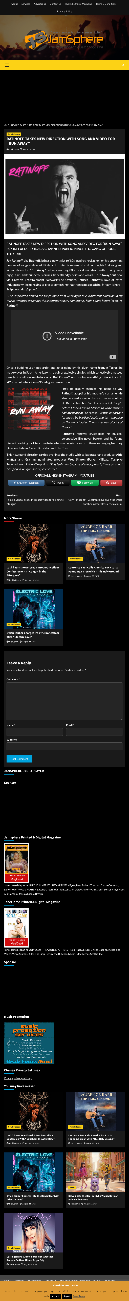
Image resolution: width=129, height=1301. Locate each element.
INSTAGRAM (68, 475)
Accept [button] (55, 1296)
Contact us (55, 3)
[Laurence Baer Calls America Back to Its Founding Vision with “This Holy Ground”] (95, 543)
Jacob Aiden (76, 576)
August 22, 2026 (29, 641)
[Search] (123, 65)
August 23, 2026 (92, 576)
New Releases (14, 134)
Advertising (40, 3)
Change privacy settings (18, 1078)
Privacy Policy (64, 11)
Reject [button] (67, 1296)
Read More (79, 1296)
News (72, 1187)
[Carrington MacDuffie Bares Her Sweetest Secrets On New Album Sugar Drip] (33, 1232)
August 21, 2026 (90, 1203)
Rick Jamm (14, 149)
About (14, 3)
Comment (13, 679)
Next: (95, 500)
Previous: (35, 500)
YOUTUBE (87, 475)
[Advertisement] (64, 94)
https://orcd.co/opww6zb (23, 289)
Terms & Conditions (106, 3)
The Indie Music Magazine (78, 3)
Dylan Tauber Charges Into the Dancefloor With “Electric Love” (33, 635)
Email (70, 725)
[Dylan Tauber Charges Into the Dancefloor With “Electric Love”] (33, 609)
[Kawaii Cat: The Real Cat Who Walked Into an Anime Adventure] (95, 1172)
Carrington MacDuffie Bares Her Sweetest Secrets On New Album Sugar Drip (30, 1258)
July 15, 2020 (29, 149)
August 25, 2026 (31, 580)
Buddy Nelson (15, 580)
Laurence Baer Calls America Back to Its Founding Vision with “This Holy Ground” (94, 570)
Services (26, 3)
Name (11, 725)
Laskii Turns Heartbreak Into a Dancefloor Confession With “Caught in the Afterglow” (33, 572)
